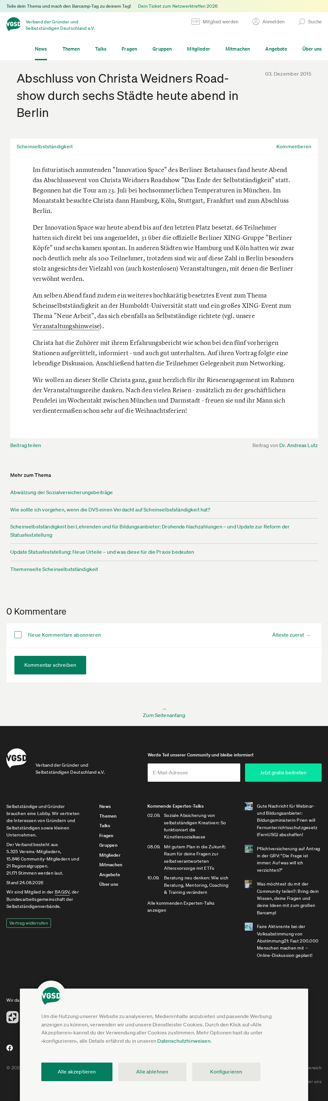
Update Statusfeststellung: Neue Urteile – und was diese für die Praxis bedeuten (102, 552)
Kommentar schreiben (50, 665)
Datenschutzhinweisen (183, 1041)
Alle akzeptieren (77, 1071)
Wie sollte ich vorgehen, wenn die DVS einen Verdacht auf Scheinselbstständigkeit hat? (110, 509)
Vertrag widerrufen (28, 923)
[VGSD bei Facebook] (8, 1050)
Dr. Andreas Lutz (298, 445)
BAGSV (62, 892)
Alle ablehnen (152, 1071)
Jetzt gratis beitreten (283, 772)
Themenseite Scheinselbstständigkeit (54, 569)
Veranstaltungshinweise (66, 326)
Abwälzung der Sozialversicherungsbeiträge (61, 492)
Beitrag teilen (25, 445)
